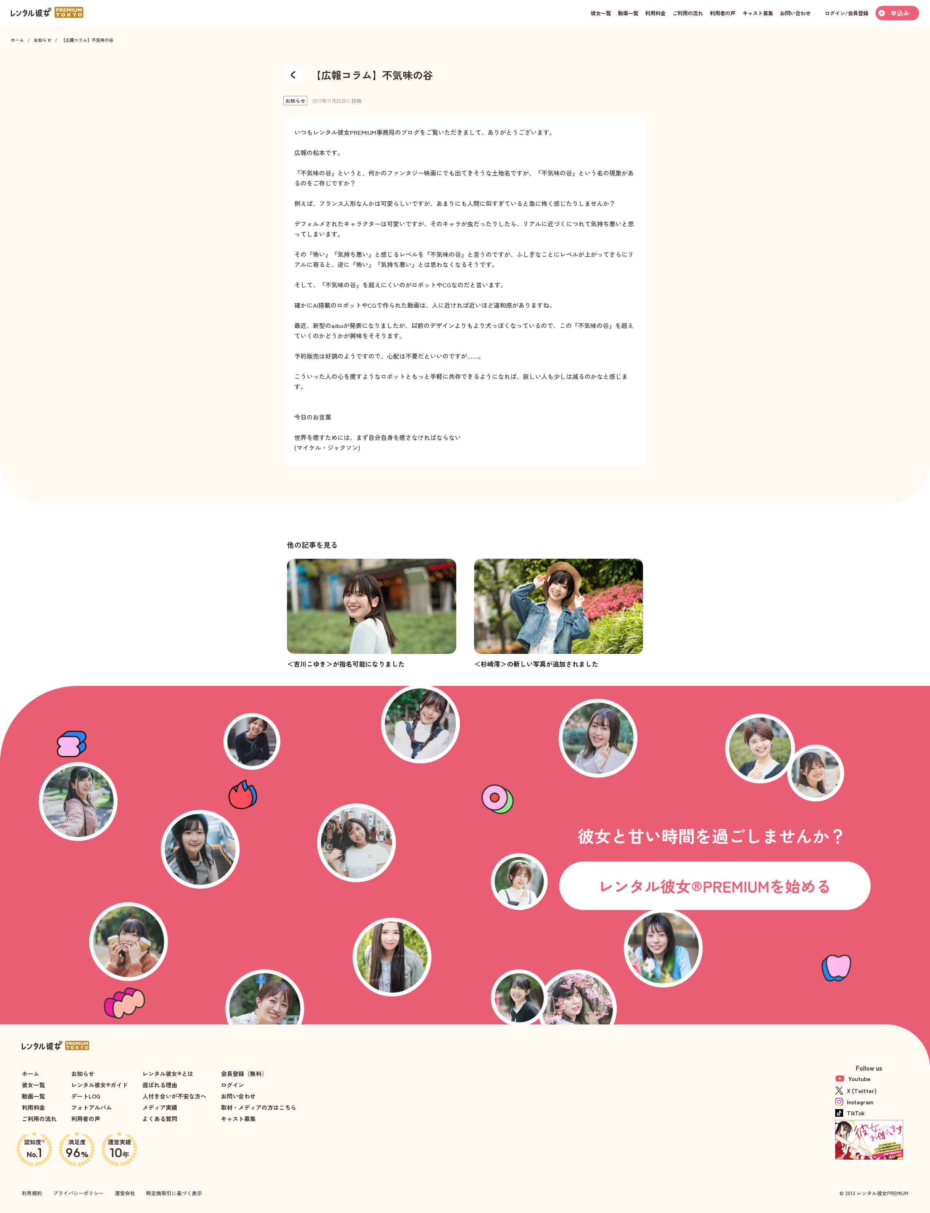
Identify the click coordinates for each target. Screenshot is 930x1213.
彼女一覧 (33, 1084)
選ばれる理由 (159, 1084)
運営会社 (125, 1193)
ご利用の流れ (39, 1118)
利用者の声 (85, 1118)
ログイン (232, 1084)
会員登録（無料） (244, 1073)
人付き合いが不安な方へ (174, 1096)
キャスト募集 (238, 1118)
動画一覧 (33, 1096)
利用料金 (33, 1107)
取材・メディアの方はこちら (258, 1107)
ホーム (17, 40)
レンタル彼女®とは (167, 1073)
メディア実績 (159, 1107)
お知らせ (42, 40)
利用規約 (32, 1193)
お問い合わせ (238, 1096)
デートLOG (85, 1096)
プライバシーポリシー (78, 1193)
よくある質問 (159, 1118)
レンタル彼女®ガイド (99, 1084)
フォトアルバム (91, 1107)
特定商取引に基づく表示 (174, 1193)
